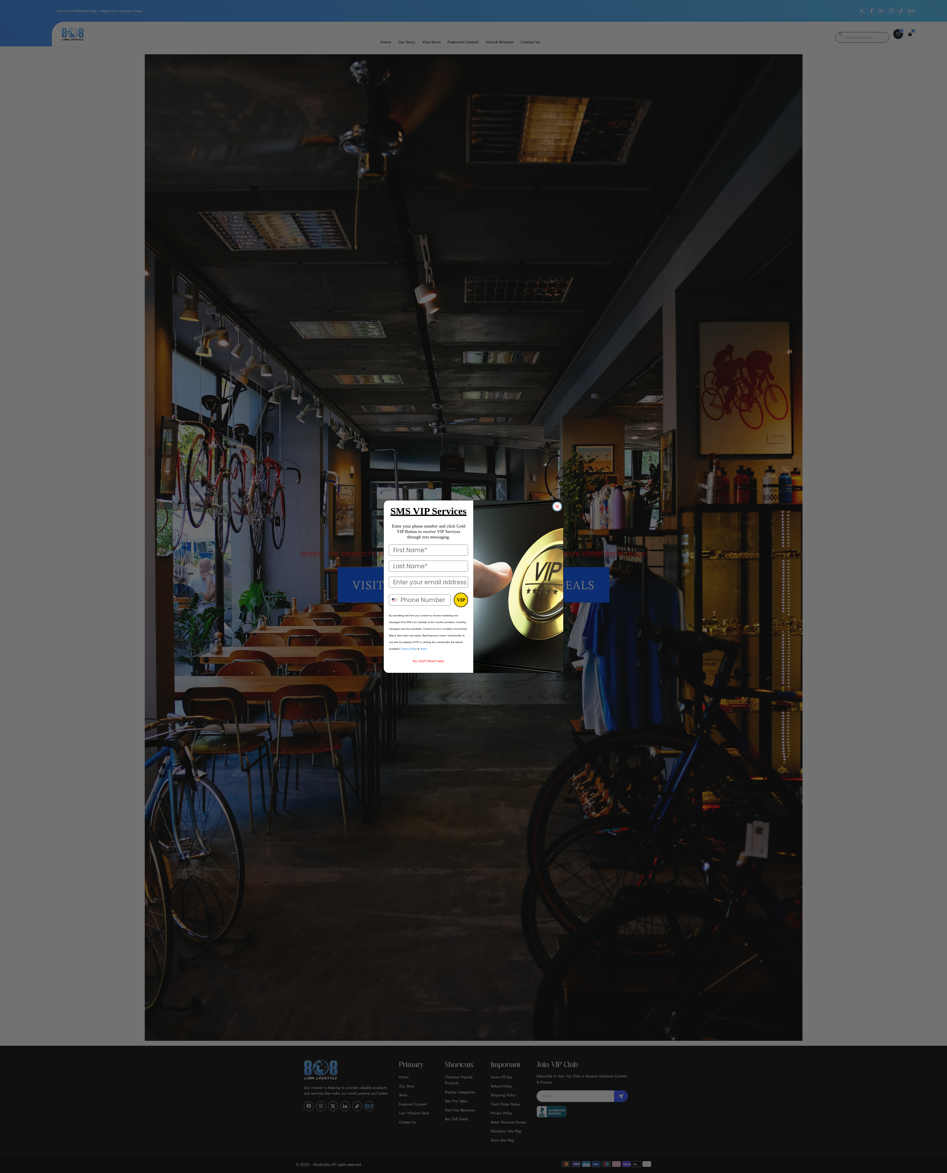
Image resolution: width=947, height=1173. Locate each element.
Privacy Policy (409, 648)
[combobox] (393, 600)
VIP (461, 600)
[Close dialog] (557, 506)
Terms (423, 648)
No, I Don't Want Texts (428, 661)
